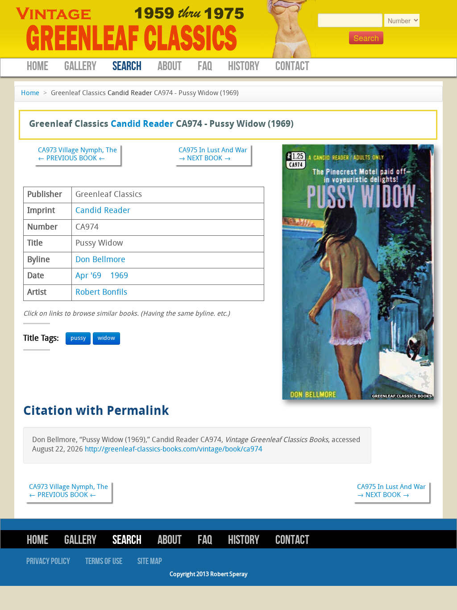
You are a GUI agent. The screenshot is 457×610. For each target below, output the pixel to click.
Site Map (149, 561)
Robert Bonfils (101, 292)
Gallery (80, 66)
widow (106, 338)
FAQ (205, 66)
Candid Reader (130, 93)
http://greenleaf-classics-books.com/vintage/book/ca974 (173, 449)
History (243, 66)
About (170, 66)
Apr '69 (88, 276)
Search (126, 66)
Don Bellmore (100, 260)
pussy (78, 338)
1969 (119, 276)
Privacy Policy (48, 561)
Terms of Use (103, 561)
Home (37, 66)
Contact (292, 66)
